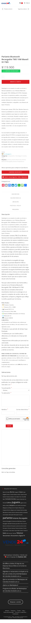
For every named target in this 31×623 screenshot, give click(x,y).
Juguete (16, 502)
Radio (4, 533)
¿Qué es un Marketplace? (10, 585)
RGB (7, 533)
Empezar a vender (15, 602)
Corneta (13, 499)
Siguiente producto (22, 9)
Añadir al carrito (15, 81)
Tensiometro (7, 536)
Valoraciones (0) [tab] (15, 198)
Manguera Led (6, 507)
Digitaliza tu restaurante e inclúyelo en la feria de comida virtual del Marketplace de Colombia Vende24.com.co (15, 574)
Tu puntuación (7, 388)
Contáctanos (15, 614)
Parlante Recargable (19, 518)
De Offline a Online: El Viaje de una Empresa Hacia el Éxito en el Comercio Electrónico (15, 566)
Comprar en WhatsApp (11, 71)
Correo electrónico (22, 409)
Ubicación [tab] (15, 202)
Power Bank (11, 530)
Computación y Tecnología (14, 156)
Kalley (7, 505)
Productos (13, 610)
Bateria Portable (6, 492)
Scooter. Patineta (12, 533)
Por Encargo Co (7, 154)
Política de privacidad (9, 612)
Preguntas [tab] (15, 209)
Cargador (17, 492)
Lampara (12, 505)
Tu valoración (6, 393)
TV (24, 536)
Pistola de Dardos (19, 528)
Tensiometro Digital (17, 536)
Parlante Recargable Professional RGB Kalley (12, 521)
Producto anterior (8, 9)
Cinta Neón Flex (17, 496)
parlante (9, 159)
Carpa (21, 492)
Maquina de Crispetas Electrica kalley (19, 510)
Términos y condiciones (20, 612)
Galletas (9, 502)
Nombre (5, 409)
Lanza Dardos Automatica (20, 505)
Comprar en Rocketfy (15, 172)
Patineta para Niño (16, 523)
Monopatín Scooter (18, 514)
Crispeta (18, 499)
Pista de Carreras (11, 528)
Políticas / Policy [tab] (15, 205)
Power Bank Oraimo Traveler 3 (21, 530)
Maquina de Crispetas (14, 507)
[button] (11, 71)
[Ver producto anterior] (3, 9)
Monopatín (11, 514)
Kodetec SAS (22, 557)
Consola (7, 499)
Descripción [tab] (15, 194)
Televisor (20, 533)
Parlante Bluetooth (16, 159)
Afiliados (7, 610)
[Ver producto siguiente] (28, 9)
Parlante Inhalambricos (18, 161)
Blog (23, 610)
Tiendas (19, 610)
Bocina (12, 492)
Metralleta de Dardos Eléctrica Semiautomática (13, 512)
